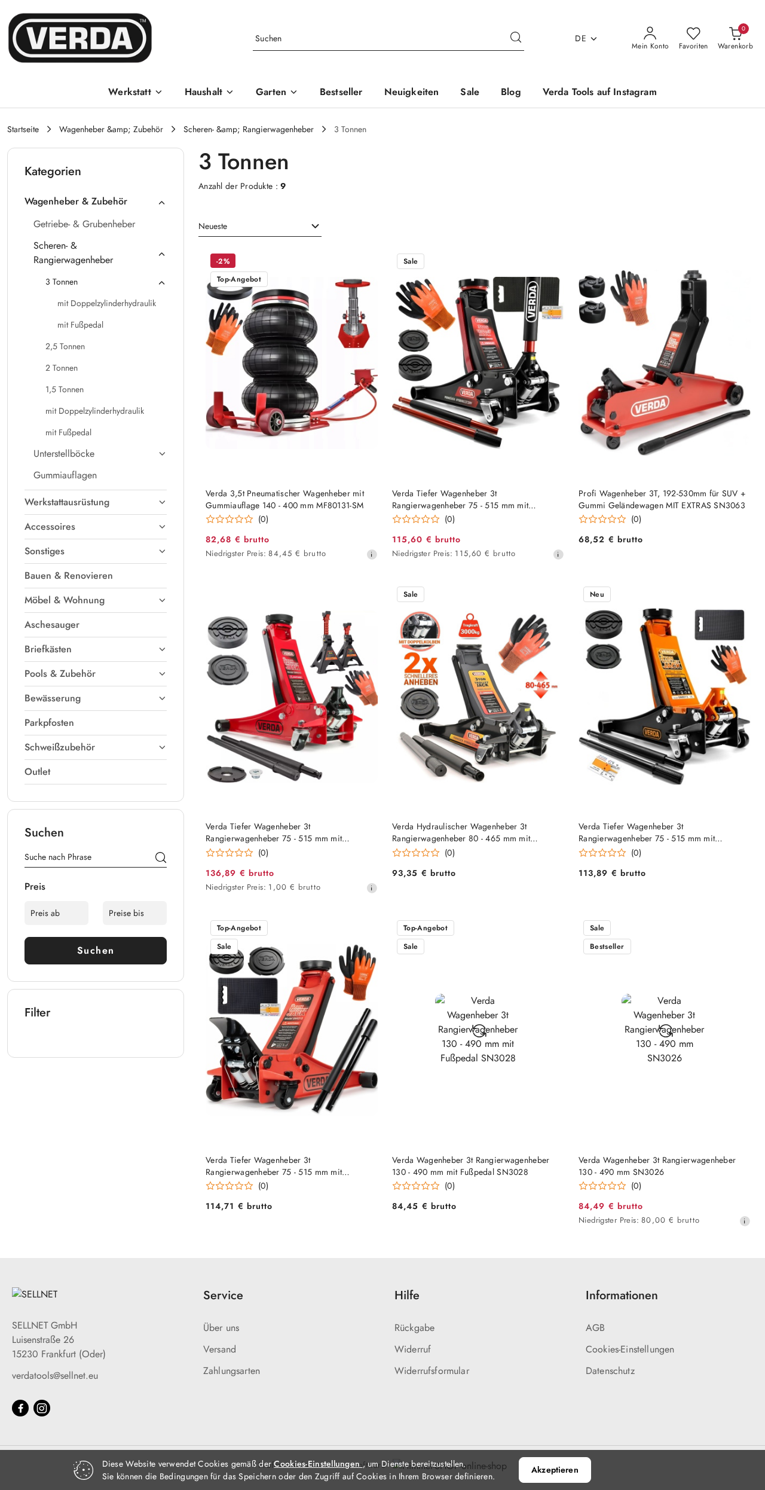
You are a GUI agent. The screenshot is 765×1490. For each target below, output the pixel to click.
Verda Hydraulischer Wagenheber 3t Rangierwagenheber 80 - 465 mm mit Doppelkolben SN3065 (461, 832)
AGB (595, 1328)
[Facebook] (20, 1408)
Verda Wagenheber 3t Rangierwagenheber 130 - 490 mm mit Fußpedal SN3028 (470, 1166)
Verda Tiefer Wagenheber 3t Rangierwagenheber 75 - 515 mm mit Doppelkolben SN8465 (460, 499)
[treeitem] (96, 201)
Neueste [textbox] (212, 226)
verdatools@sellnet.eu (55, 1375)
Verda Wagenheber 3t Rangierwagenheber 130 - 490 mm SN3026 (657, 1166)
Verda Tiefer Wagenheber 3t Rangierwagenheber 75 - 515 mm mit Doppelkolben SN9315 (274, 1166)
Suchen (96, 950)
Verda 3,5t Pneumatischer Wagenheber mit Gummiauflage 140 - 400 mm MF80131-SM (285, 499)
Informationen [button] (622, 1295)
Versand (219, 1349)
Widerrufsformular (431, 1371)
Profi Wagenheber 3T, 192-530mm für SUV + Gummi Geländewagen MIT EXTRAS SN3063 (662, 499)
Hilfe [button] (407, 1295)
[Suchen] (161, 859)
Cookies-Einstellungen (630, 1349)
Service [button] (223, 1295)
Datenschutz (610, 1371)
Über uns (221, 1328)
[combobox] (260, 226)
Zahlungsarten (231, 1371)
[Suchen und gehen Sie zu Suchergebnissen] (515, 39)
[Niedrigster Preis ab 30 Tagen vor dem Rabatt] (372, 554)
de (580, 38)
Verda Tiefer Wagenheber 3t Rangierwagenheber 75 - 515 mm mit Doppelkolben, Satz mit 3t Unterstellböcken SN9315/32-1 (284, 832)
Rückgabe (414, 1328)
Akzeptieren (555, 1470)
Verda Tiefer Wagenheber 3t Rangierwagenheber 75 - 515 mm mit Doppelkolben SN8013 (647, 832)
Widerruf (412, 1349)
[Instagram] (41, 1408)
